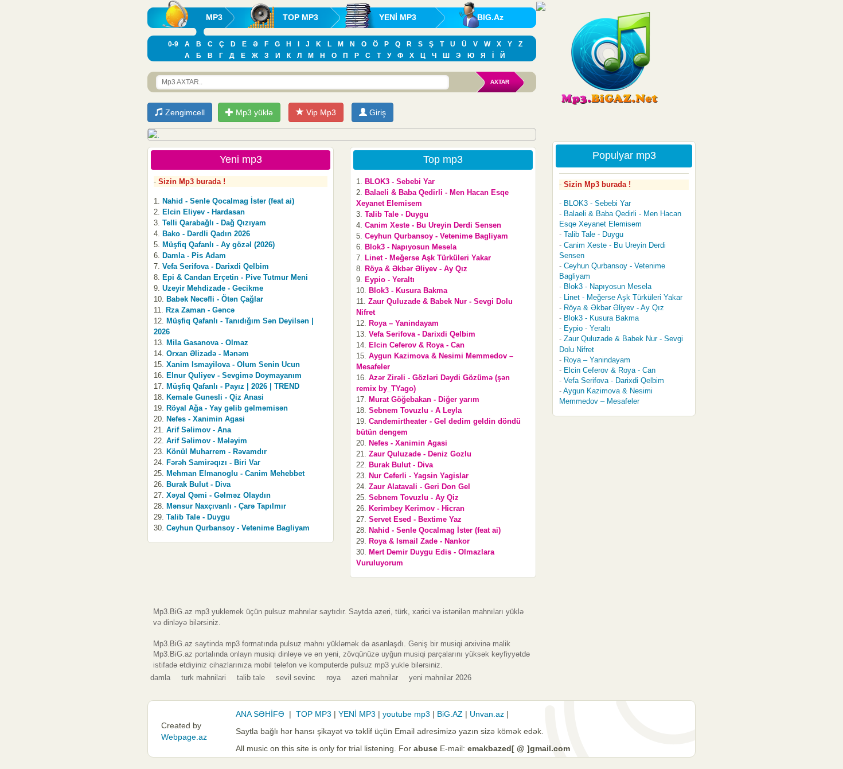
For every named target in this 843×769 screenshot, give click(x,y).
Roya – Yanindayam (404, 323)
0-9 (173, 44)
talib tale (251, 677)
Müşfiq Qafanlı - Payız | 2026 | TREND (232, 386)
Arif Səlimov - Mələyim (206, 440)
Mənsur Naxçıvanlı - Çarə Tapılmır (226, 506)
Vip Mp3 (320, 112)
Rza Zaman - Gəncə (200, 310)
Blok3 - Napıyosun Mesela (410, 247)
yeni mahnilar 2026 (440, 677)
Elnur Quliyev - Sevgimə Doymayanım (234, 375)
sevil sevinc (295, 677)
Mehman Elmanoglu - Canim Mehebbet (235, 473)
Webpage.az (184, 736)
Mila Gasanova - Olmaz (207, 342)
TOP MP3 (300, 17)
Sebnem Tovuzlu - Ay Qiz (414, 497)
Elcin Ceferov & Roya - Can (417, 345)
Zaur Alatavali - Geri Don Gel (419, 486)
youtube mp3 (406, 714)
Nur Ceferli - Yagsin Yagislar (419, 475)
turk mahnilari (203, 677)
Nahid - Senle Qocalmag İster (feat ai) (228, 201)
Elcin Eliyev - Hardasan (203, 212)
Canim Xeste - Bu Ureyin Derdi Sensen (433, 225)
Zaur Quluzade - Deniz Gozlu (420, 454)
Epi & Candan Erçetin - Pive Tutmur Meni (235, 277)
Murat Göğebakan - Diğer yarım (424, 399)
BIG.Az (490, 17)
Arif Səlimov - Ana (198, 430)
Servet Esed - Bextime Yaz (415, 519)
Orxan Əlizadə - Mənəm (207, 353)
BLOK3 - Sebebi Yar (400, 181)
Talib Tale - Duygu (198, 517)
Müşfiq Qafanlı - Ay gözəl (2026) (218, 244)
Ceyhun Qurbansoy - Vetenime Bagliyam (238, 528)
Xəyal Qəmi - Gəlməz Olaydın (218, 495)
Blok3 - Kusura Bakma (408, 290)
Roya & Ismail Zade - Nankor (419, 541)
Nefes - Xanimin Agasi (205, 419)
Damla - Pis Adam (194, 255)
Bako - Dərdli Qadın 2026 (206, 233)
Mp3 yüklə (253, 112)
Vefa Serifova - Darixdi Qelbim (215, 266)
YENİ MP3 (397, 17)
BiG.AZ (450, 714)
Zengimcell (184, 112)
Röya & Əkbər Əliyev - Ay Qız (416, 268)
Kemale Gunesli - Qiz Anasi (215, 397)
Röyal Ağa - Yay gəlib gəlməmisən (227, 408)
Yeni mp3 (241, 159)
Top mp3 (443, 159)
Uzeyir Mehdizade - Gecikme (212, 288)
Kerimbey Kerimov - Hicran (417, 508)
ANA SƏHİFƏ (260, 714)
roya (333, 677)
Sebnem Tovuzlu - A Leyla (415, 410)
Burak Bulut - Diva (198, 484)
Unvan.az (487, 714)
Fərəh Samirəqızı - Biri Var (213, 462)
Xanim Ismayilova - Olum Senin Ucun (233, 364)
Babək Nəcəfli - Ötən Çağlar (214, 299)
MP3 (214, 17)
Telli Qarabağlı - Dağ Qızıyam (214, 222)
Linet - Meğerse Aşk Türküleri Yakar (428, 257)
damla (160, 677)
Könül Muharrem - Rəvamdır (216, 451)
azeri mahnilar (375, 677)
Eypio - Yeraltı (390, 279)
